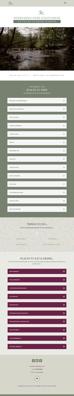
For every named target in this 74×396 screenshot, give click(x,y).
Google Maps (39, 372)
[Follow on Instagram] (37, 360)
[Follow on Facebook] (33, 360)
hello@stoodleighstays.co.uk (37, 366)
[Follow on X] (40, 360)
